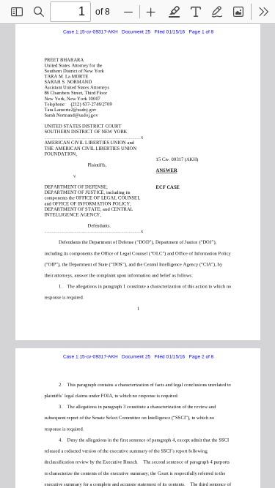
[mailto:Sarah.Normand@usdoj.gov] (70, 114)
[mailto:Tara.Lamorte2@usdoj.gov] (69, 108)
